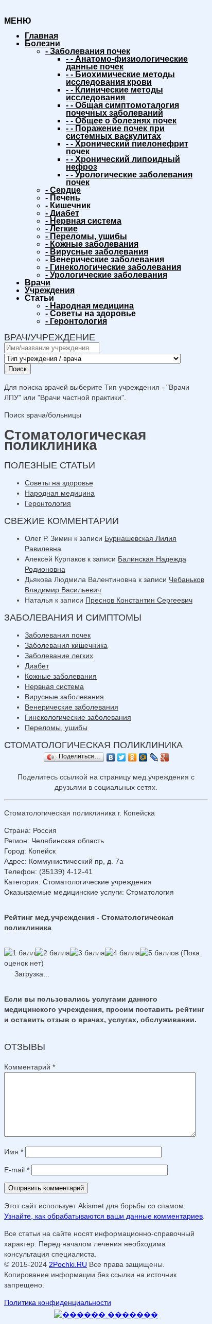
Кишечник (68, 205)
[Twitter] (121, 757)
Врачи (37, 282)
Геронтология (76, 321)
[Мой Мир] (143, 757)
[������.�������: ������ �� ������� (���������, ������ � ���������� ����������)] (106, 1315)
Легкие (61, 228)
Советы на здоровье (90, 313)
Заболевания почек (87, 51)
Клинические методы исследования (114, 93)
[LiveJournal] (154, 757)
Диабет (62, 213)
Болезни (42, 43)
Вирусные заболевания (96, 251)
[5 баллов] (159, 953)
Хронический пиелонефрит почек (127, 147)
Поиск (17, 369)
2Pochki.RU (68, 1264)
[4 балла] (122, 953)
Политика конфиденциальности (57, 1302)
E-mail (16, 1170)
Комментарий (29, 1067)
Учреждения (50, 290)
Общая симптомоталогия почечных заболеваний (122, 109)
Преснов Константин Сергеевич (138, 600)
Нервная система (83, 220)
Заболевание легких (59, 655)
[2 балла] (52, 953)
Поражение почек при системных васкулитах (115, 132)
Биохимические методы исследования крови (120, 78)
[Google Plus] (165, 757)
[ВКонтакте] (110, 757)
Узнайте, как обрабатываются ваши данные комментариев (103, 1216)
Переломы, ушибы (86, 236)
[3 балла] (87, 953)
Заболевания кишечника (66, 645)
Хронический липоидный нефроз (123, 163)
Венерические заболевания (104, 259)
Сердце (63, 190)
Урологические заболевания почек (129, 178)
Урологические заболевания (106, 274)
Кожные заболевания (91, 244)
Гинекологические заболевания (113, 267)
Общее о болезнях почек (121, 120)
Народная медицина (89, 305)
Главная (41, 35)
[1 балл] (19, 953)
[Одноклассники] (132, 757)
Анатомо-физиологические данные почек (127, 63)
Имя (13, 1152)
